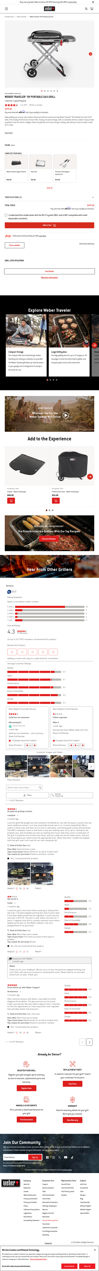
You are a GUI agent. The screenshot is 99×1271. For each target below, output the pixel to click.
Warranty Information (49, 277)
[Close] (93, 2)
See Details (49, 271)
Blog (81, 1199)
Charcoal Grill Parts (67, 1188)
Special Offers (84, 1213)
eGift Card (83, 1184)
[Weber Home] (49, 8)
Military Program (85, 1206)
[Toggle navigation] (6, 8)
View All (49, 188)
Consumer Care (48, 1181)
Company (27, 1181)
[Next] (90, 54)
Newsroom (27, 1188)
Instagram (53, 1157)
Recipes (82, 1195)
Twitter (59, 1157)
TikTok (72, 1157)
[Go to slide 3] (53, 380)
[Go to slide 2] (50, 380)
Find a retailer (14, 245)
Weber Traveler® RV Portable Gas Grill (41, 17)
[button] (49, 133)
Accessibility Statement (31, 1220)
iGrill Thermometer (48, 1195)
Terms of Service (15, 1166)
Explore (83, 1181)
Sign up (35, 1157)
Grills (82, 1191)
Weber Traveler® (22, 17)
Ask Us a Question (48, 1188)
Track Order (46, 1224)
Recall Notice (28, 1217)
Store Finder (46, 1199)
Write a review (35, 105)
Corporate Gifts (85, 1202)
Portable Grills (9, 17)
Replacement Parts (68, 1181)
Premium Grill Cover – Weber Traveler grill (65, 492)
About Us (26, 1184)
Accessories (84, 1188)
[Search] (87, 8)
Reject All (87, 1266)
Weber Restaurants (30, 1195)
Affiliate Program (85, 1210)
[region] (49, 1258)
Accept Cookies (69, 1266)
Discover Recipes (49, 539)
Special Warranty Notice (50, 1220)
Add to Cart (47, 225)
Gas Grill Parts (65, 1184)
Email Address (9, 1157)
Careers (26, 1191)
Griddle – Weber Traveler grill (16, 492)
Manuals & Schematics (50, 1202)
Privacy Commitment (30, 1199)
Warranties (46, 1217)
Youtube (66, 1157)
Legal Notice (28, 1213)
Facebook (47, 1157)
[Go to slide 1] (47, 380)
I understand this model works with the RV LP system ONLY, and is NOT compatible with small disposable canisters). (47, 217)
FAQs (44, 1191)
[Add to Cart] (11, 501)
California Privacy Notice (32, 1210)
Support (45, 1184)
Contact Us (48, 1243)
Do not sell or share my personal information (16, 1266)
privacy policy (67, 1170)
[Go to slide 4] (56, 380)
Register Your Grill (48, 1213)
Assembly (45, 1235)
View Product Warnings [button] (86, 244)
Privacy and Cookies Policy (38, 1259)
